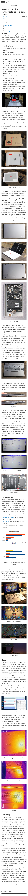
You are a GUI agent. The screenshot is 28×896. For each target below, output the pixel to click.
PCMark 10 (6, 521)
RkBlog (4, 2)
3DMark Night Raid (8, 517)
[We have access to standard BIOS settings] (14, 469)
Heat (5, 29)
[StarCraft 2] (14, 638)
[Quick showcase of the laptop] (14, 100)
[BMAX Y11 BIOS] (14, 452)
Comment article (7, 891)
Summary (7, 31)
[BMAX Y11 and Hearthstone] (14, 603)
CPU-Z (4, 526)
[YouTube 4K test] (14, 653)
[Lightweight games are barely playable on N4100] (14, 560)
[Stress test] (14, 710)
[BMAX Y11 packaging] (14, 147)
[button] (14, 5)
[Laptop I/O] (14, 397)
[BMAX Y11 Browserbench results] (14, 544)
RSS (21, 2)
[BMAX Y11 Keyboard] (14, 378)
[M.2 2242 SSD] (14, 320)
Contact (24, 2)
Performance (8, 27)
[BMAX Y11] (14, 239)
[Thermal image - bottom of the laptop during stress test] (14, 756)
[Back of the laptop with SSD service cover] (14, 279)
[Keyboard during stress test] (14, 779)
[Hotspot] (14, 808)
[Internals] (14, 491)
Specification (8, 25)
